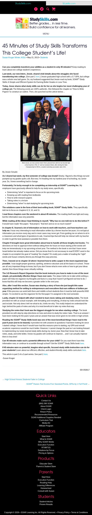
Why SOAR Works (46, 442)
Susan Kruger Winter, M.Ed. (14, 57)
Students (44, 57)
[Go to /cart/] (54, 9)
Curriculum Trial (46, 420)
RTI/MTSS (46, 448)
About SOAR (46, 406)
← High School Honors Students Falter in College (23, 379)
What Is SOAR (46, 439)
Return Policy (46, 412)
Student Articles (46, 502)
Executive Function (46, 445)
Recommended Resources (46, 415)
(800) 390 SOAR (46, 403)
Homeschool (46, 488)
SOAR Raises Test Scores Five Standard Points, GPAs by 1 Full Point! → (58, 384)
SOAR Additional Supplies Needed (46, 417)
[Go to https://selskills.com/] (69, 3)
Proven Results (46, 504)
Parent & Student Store (46, 466)
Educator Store (46, 464)
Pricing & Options (46, 453)
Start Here (46, 436)
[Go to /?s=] (48, 9)
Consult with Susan (46, 491)
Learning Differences (46, 485)
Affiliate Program (46, 426)
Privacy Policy (63, 512)
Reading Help (46, 483)
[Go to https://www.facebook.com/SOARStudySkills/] (36, 9)
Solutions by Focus (46, 450)
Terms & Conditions (79, 512)
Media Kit (46, 423)
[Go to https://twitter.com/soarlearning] (42, 9)
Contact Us (46, 401)
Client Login (46, 409)
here (38, 77)
